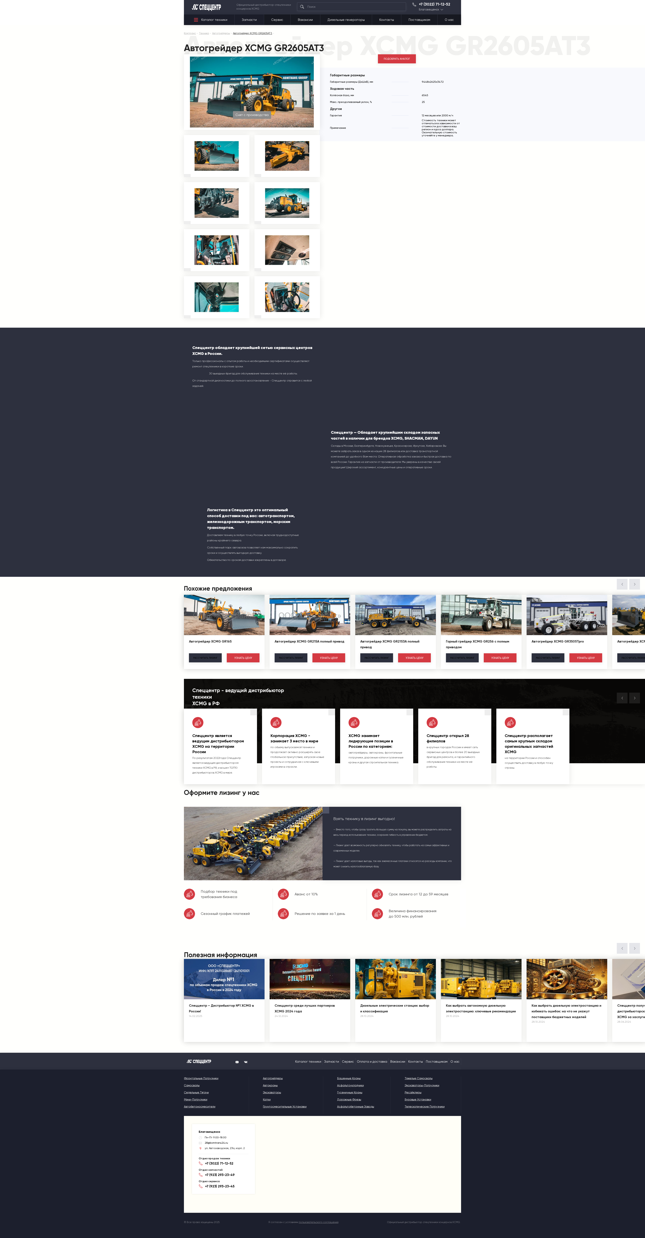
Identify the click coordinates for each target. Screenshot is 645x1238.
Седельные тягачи (196, 1092)
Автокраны (270, 1085)
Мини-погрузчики (195, 1099)
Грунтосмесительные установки (285, 1106)
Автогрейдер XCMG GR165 (210, 641)
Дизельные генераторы (346, 20)
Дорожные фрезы (349, 1099)
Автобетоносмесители (199, 1106)
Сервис (277, 20)
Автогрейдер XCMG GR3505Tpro (558, 641)
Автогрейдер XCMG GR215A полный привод (309, 641)
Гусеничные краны (349, 1092)
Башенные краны (349, 1078)
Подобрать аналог (397, 58)
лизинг (205, 657)
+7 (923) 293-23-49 (220, 1175)
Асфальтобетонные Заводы (355, 1106)
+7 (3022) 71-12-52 (434, 4)
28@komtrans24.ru (216, 1142)
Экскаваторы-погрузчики (422, 1085)
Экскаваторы (272, 1092)
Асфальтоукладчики (350, 1085)
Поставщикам (419, 20)
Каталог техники (214, 20)
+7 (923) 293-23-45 (219, 1186)
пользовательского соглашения (318, 1222)
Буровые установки (418, 1099)
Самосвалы (192, 1085)
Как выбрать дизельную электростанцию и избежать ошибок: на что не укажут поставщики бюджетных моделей (566, 1011)
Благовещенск (429, 9)
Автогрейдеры (273, 1078)
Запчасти (249, 20)
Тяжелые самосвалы (419, 1078)
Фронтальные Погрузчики (201, 1078)
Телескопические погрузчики (425, 1106)
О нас (449, 20)
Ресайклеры (413, 1092)
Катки (267, 1099)
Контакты (386, 20)
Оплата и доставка (372, 1061)
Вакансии (305, 20)
